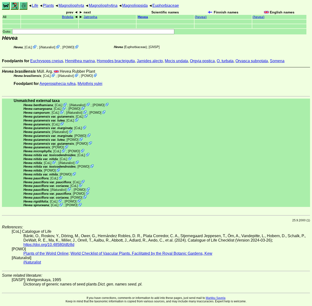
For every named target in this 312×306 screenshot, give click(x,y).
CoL (28, 47)
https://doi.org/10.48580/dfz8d (48, 245)
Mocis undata (176, 61)
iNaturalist (47, 47)
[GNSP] (154, 47)
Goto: (7, 31)
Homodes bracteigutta (116, 61)
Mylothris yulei (90, 84)
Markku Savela (215, 298)
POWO (68, 47)
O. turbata (225, 61)
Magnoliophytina (103, 5)
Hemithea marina (80, 61)
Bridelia (67, 17)
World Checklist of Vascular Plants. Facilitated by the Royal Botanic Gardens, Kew (141, 253)
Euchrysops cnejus (46, 61)
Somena (277, 61)
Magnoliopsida (135, 5)
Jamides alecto (150, 61)
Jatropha (90, 17)
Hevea (143, 17)
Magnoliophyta (71, 5)
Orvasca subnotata (251, 61)
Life (35, 5)
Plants (48, 5)
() (201, 17)
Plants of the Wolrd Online (45, 253)
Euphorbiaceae (165, 5)
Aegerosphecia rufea (57, 84)
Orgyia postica (202, 61)
